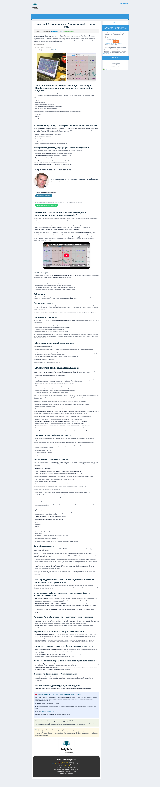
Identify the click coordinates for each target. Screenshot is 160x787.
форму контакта (67, 31)
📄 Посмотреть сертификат (44, 195)
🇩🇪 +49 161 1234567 (64, 762)
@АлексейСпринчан (69, 765)
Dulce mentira (110, 37)
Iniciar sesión (116, 23)
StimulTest (55, 50)
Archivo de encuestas (116, 43)
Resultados (107, 43)
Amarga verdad (110, 36)
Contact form (50, 711)
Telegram (54, 31)
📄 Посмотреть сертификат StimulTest (46, 205)
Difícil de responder (111, 39)
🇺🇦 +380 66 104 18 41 (57, 764)
